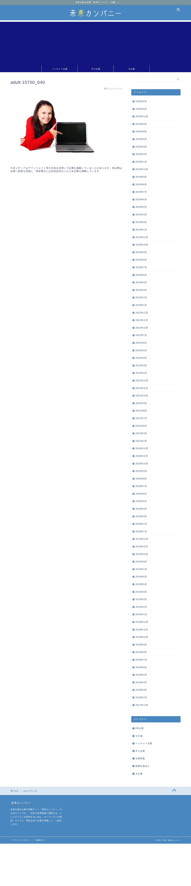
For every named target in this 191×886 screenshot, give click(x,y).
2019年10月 (141, 554)
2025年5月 (141, 139)
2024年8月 (141, 184)
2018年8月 (141, 652)
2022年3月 (141, 365)
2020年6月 (141, 493)
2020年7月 (141, 486)
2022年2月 (141, 373)
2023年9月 (141, 252)
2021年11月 (141, 388)
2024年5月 (141, 207)
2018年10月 (141, 637)
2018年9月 (141, 644)
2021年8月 (141, 410)
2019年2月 (141, 607)
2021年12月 (141, 380)
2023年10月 (141, 244)
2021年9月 (141, 403)
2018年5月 (141, 674)
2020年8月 (141, 478)
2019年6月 (141, 576)
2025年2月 (141, 154)
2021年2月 (141, 441)
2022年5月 (141, 350)
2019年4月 (141, 592)
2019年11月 (141, 546)
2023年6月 (141, 275)
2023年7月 (141, 267)
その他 (139, 736)
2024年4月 (141, 214)
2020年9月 (141, 471)
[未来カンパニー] (95, 19)
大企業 (131, 69)
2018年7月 (141, 659)
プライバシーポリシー (22, 840)
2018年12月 (141, 622)
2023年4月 (141, 282)
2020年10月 (141, 463)
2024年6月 (141, 199)
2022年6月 (141, 343)
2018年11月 (141, 629)
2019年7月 (141, 569)
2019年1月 (141, 614)
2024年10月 (141, 169)
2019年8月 (141, 561)
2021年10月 (141, 395)
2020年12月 (141, 448)
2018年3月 (141, 690)
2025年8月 (141, 131)
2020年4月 (141, 509)
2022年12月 (141, 312)
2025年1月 (141, 161)
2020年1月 (141, 531)
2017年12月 (141, 705)
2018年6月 (141, 667)
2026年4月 (141, 109)
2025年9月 (141, 124)
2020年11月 (141, 456)
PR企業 (139, 728)
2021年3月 (141, 433)
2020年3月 (141, 516)
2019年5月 (141, 584)
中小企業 (95, 69)
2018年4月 (141, 682)
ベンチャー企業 (60, 69)
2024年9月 (141, 177)
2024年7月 (141, 192)
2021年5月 (141, 425)
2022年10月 (141, 327)
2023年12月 (141, 237)
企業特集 (140, 758)
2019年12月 (141, 539)
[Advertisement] (95, 43)
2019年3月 (141, 599)
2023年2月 (141, 297)
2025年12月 (141, 116)
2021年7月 (141, 418)
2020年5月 (141, 501)
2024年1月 (141, 229)
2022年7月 (141, 335)
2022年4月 (141, 358)
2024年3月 (141, 222)
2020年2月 (141, 524)
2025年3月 (141, 146)
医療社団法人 (142, 766)
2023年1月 (141, 305)
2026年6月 (141, 101)
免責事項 (39, 840)
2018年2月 (141, 697)
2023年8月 (141, 259)
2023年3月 (141, 290)
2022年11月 (141, 320)
